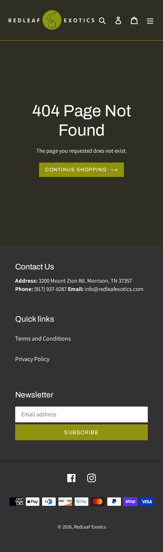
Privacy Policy (32, 359)
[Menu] (150, 20)
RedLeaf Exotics (90, 527)
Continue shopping (76, 169)
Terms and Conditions (43, 338)
